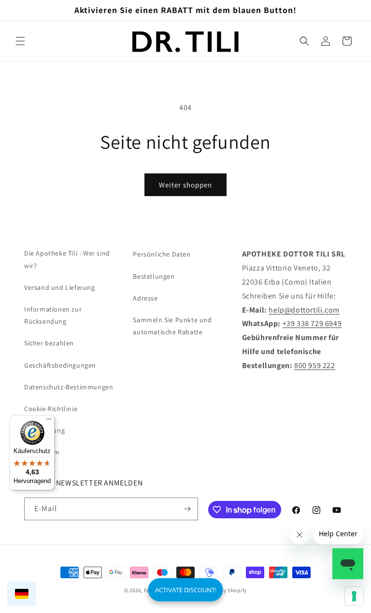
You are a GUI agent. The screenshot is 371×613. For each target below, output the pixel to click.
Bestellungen (153, 276)
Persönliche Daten (161, 254)
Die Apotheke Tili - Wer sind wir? (67, 259)
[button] (20, 41)
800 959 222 (314, 365)
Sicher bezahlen (49, 343)
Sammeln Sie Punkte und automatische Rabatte (172, 325)
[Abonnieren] (187, 509)
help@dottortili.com (304, 310)
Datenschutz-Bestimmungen (68, 387)
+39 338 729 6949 (312, 323)
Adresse (145, 298)
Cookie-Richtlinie (50, 408)
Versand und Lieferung (59, 287)
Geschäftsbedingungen (60, 365)
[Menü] (49, 421)
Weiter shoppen (185, 184)
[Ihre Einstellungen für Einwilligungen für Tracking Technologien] (354, 596)
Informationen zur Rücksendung (53, 315)
